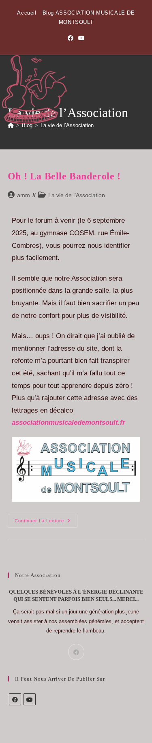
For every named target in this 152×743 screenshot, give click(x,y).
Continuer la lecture (46, 518)
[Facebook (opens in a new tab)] (70, 38)
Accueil (26, 13)
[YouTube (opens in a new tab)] (81, 38)
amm (23, 195)
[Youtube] (30, 699)
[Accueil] (11, 125)
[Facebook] (76, 652)
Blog (48, 13)
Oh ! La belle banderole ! (64, 176)
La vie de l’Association (67, 125)
